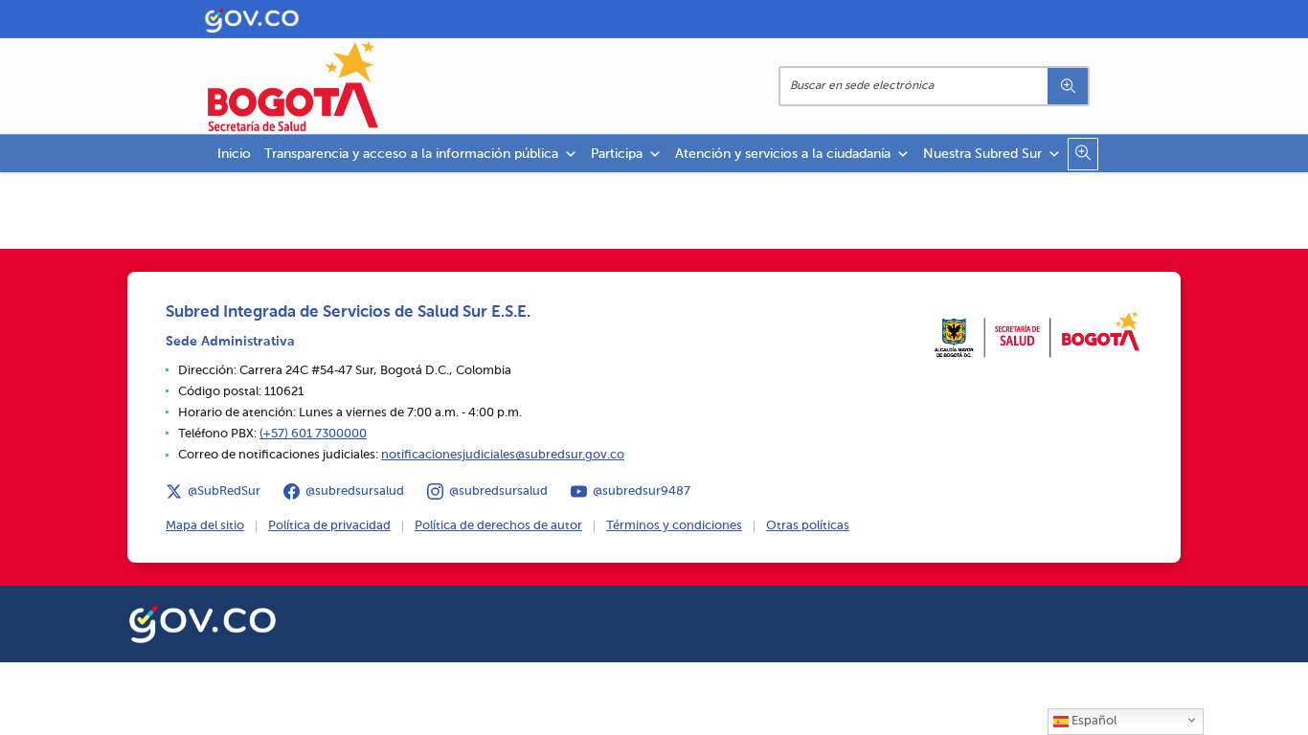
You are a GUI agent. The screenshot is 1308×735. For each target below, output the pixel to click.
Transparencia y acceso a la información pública (411, 154)
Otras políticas (807, 526)
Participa (617, 154)
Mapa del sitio (205, 526)
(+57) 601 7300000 (313, 434)
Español (1092, 721)
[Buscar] (1068, 86)
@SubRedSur (224, 491)
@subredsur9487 (641, 491)
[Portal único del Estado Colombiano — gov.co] (202, 621)
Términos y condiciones (674, 526)
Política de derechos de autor (498, 526)
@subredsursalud (354, 491)
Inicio (234, 154)
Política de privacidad (329, 526)
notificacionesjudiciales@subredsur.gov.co (502, 455)
